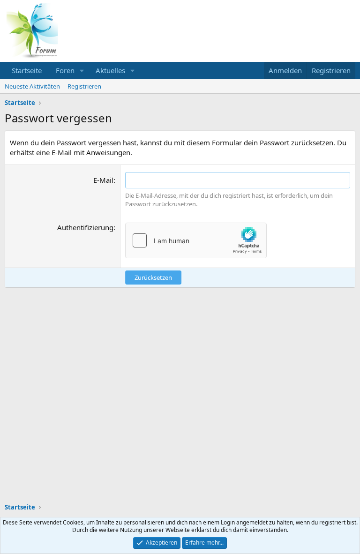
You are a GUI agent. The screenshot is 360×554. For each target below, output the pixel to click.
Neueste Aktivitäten (32, 86)
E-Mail (103, 180)
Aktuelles (110, 70)
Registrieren (84, 86)
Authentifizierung (85, 227)
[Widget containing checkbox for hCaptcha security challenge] (196, 240)
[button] (82, 70)
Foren (65, 70)
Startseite (27, 70)
